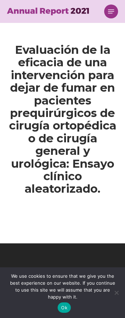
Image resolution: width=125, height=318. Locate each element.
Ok (64, 307)
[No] (116, 292)
